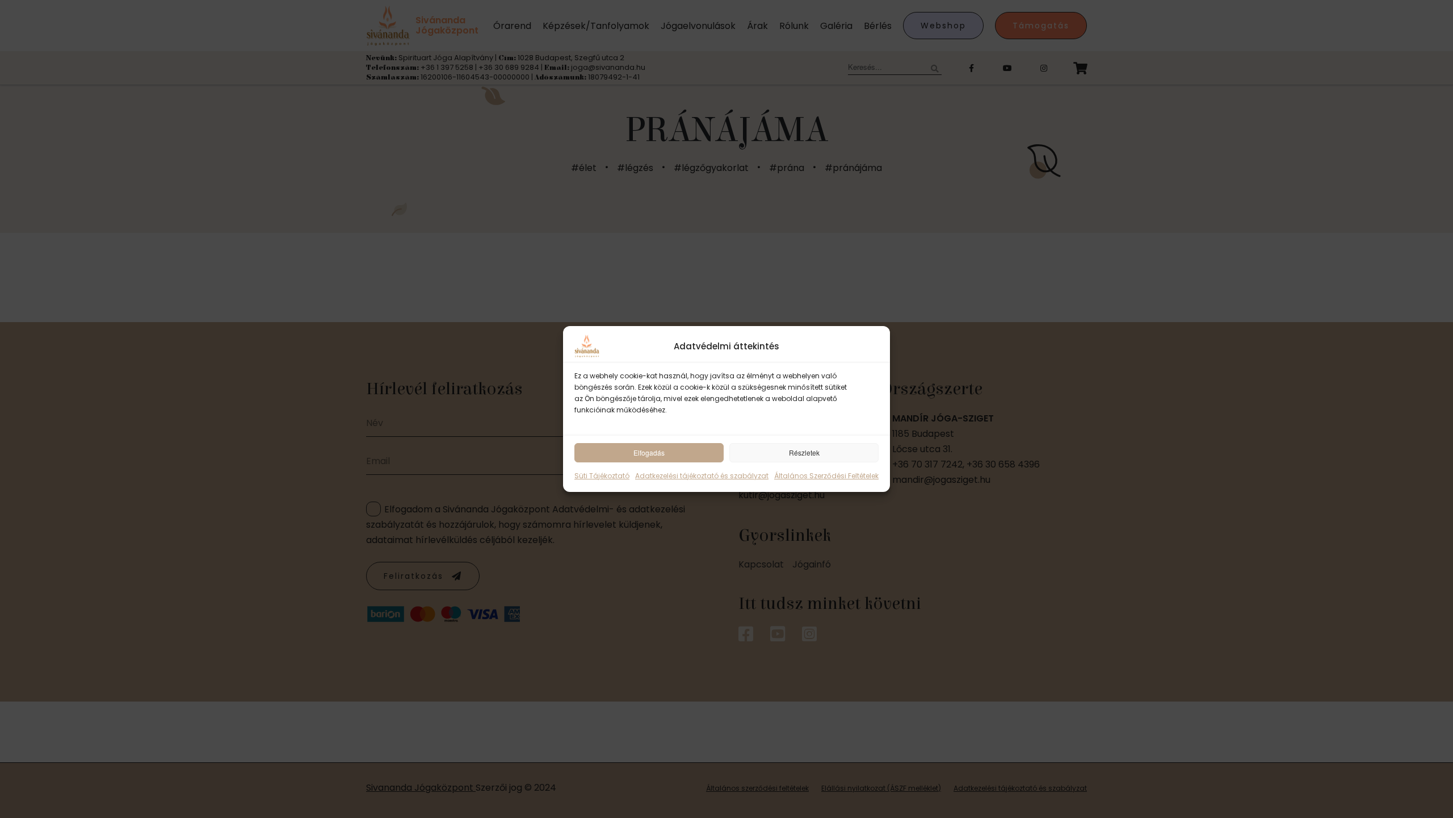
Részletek (804, 452)
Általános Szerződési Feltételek (826, 476)
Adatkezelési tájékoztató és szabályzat (702, 476)
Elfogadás (649, 452)
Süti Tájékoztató (601, 476)
